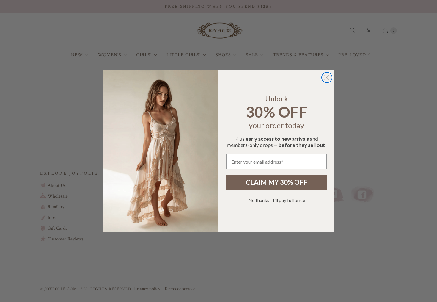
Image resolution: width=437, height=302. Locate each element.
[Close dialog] (327, 77)
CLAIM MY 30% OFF (276, 182)
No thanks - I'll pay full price (276, 200)
